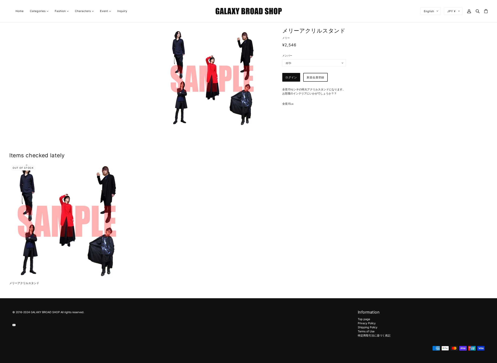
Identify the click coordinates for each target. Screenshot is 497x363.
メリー (286, 37)
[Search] (478, 11)
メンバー (287, 55)
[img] (14, 324)
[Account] (469, 11)
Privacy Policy (367, 323)
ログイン (291, 77)
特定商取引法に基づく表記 (374, 335)
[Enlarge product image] (212, 78)
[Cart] (486, 11)
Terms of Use (366, 331)
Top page (364, 319)
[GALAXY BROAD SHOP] (248, 10)
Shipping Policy (367, 327)
